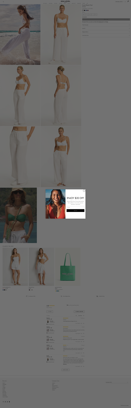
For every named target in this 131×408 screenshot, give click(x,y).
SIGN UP (75, 210)
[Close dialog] (84, 191)
